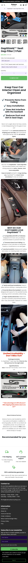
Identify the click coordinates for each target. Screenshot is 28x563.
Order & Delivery (6, 516)
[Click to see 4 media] (19, 42)
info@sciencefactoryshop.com (11, 500)
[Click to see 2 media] (8, 42)
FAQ (2, 524)
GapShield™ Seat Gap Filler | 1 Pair (15, 8)
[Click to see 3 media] (14, 42)
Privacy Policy (5, 521)
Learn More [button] (5, 556)
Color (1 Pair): (12, 64)
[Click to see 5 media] (25, 42)
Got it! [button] (14, 560)
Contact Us (4, 509)
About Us (3, 511)
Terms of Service (6, 514)
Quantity (3, 70)
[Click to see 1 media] (3, 42)
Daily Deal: (8, 58)
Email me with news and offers (10, 545)
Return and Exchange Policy (9, 519)
